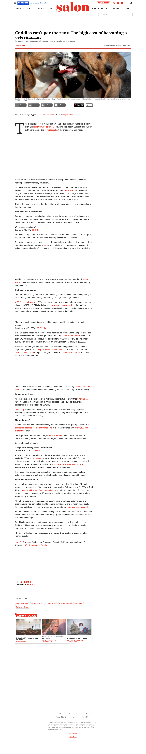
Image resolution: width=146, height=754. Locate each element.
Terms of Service (61, 717)
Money (116, 9)
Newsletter (103, 3)
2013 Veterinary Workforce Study (66, 465)
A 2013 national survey (25, 302)
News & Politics (23, 9)
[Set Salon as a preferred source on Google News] (79, 105)
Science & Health (99, 9)
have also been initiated (77, 507)
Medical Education (37, 603)
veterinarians (83, 399)
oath (46, 245)
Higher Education (22, 603)
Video (127, 9)
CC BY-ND (36, 230)
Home (52, 714)
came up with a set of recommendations (38, 491)
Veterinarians (78, 603)
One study (19, 410)
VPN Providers (73, 733)
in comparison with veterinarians (48, 350)
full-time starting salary (70, 336)
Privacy (89, 714)
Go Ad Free (86, 717)
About (61, 714)
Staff (69, 714)
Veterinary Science (22, 607)
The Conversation (49, 115)
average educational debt (63, 305)
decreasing (37, 458)
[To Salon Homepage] (73, 6)
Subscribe (23, 3)
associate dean (69, 191)
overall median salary (24, 353)
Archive (75, 717)
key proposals (50, 130)
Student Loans (51, 603)
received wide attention (43, 127)
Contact (79, 714)
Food (51, 9)
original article (68, 115)
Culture (40, 9)
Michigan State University (36, 545)
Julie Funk (21, 45)
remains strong (55, 436)
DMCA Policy (73, 737)
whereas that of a (71, 353)
